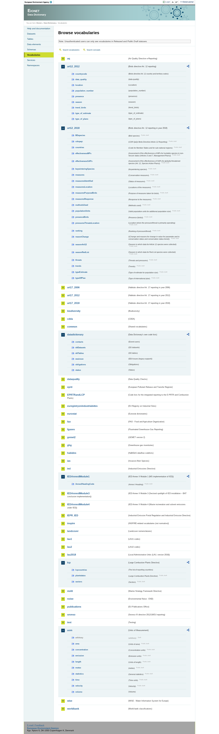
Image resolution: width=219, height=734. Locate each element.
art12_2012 (73, 66)
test (69, 622)
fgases (71, 429)
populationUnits (82, 211)
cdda (70, 319)
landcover (73, 531)
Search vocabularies (71, 50)
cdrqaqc (79, 141)
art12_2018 (73, 128)
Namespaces (33, 65)
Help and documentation (38, 28)
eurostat (72, 413)
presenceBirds (82, 217)
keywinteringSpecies (84, 169)
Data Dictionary (50, 23)
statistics (79, 674)
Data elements (34, 44)
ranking (78, 231)
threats (78, 260)
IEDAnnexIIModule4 (78, 504)
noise (70, 599)
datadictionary (75, 334)
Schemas (31, 49)
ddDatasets (80, 347)
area (77, 644)
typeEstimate (81, 272)
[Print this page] (173, 2)
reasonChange (82, 237)
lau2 (69, 547)
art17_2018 (73, 303)
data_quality (81, 79)
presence (79, 96)
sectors (78, 582)
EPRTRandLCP (76, 395)
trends (78, 266)
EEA (39, 2)
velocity (79, 686)
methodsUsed (81, 205)
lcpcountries (81, 570)
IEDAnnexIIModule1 (78, 476)
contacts (79, 342)
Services (31, 60)
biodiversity (73, 311)
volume (78, 692)
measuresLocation (83, 187)
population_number (84, 91)
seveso (71, 614)
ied (69, 468)
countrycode (81, 74)
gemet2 (71, 437)
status (78, 370)
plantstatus (80, 575)
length (78, 662)
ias (68, 461)
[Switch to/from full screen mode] (177, 2)
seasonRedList (82, 252)
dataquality (73, 379)
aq (68, 58)
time (77, 680)
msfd (70, 591)
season (78, 102)
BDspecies (80, 135)
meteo (78, 668)
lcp (69, 562)
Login (168, 2)
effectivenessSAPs (83, 161)
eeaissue (79, 359)
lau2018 (71, 554)
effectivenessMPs (83, 153)
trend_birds (80, 107)
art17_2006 (73, 287)
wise (69, 701)
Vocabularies (33, 55)
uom (69, 630)
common (72, 326)
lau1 (69, 539)
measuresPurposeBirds (86, 193)
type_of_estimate (83, 113)
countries (79, 147)
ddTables (79, 353)
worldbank (73, 708)
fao (69, 421)
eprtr (70, 387)
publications (74, 606)
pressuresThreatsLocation (87, 223)
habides (71, 453)
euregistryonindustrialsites (82, 406)
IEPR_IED (72, 515)
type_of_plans (81, 119)
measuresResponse (84, 199)
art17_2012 (73, 295)
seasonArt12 (81, 244)
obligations (80, 364)
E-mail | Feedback (35, 725)
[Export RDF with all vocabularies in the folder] (188, 66)
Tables (30, 39)
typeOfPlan (80, 278)
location (79, 85)
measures (79, 175)
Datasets (31, 34)
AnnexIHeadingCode (84, 484)
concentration (81, 650)
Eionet (39, 23)
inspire (71, 523)
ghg (69, 445)
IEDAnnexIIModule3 (78, 493)
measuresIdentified (84, 181)
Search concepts (93, 50)
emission (79, 656)
